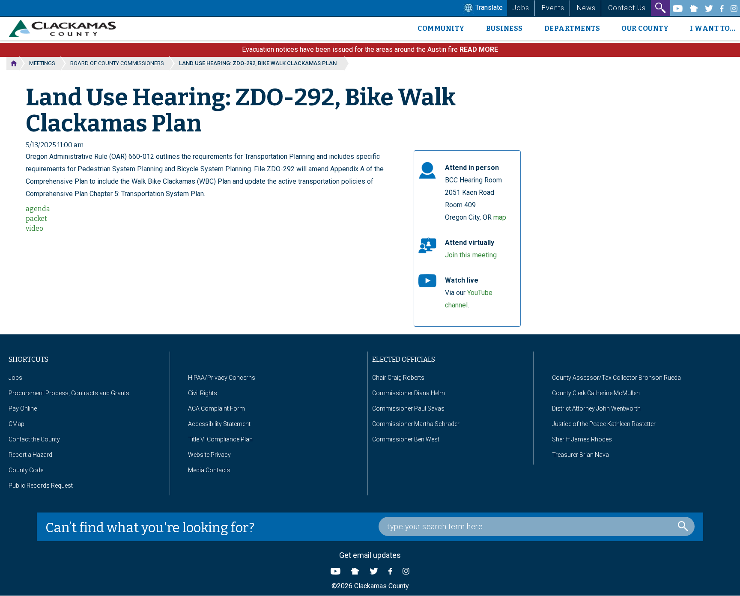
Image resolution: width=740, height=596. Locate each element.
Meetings (42, 63)
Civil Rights (202, 393)
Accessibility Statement (219, 423)
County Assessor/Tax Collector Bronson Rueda (616, 377)
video (34, 228)
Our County (644, 28)
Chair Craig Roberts (398, 377)
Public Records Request (41, 485)
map (499, 217)
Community (441, 28)
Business (504, 28)
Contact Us (627, 8)
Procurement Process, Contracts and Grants (69, 393)
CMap (16, 423)
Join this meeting (471, 255)
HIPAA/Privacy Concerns (221, 377)
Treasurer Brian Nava (580, 454)
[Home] (65, 28)
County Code (26, 470)
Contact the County (34, 439)
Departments (572, 28)
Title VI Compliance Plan (220, 439)
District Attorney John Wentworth (596, 408)
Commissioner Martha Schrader (416, 423)
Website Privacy (209, 454)
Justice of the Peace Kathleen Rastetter (604, 423)
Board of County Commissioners (117, 63)
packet (36, 219)
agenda (38, 209)
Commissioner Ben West (405, 439)
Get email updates (370, 555)
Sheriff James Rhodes (582, 439)
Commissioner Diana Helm (408, 393)
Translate (488, 7)
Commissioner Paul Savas (408, 408)
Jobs (520, 8)
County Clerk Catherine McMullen (596, 393)
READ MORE (479, 49)
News (586, 8)
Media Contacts (209, 470)
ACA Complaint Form (216, 408)
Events (553, 8)
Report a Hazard (30, 454)
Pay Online (23, 408)
